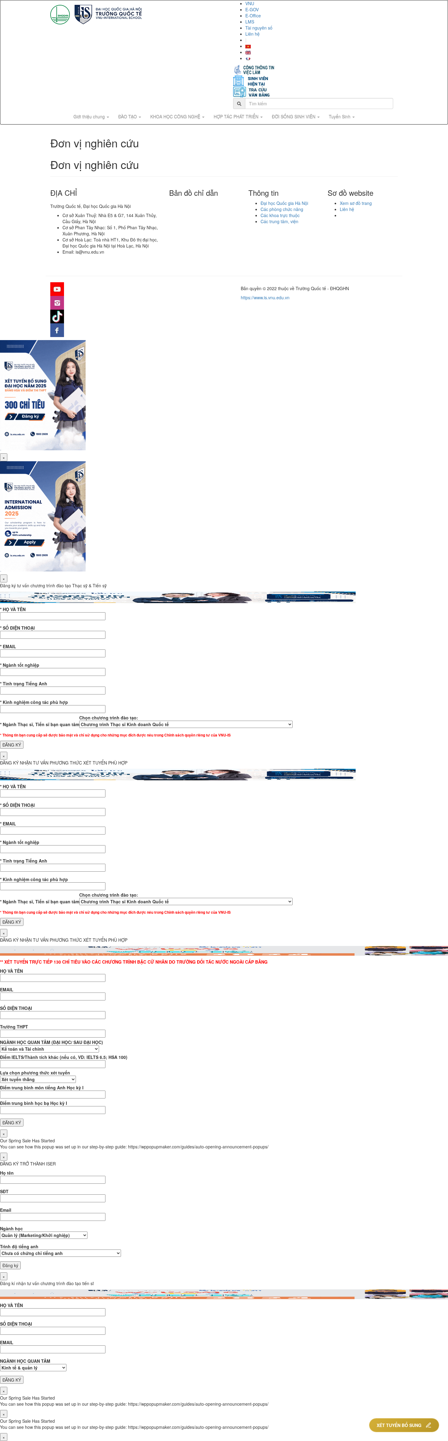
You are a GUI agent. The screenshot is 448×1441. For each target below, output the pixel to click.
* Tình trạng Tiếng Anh (23, 683)
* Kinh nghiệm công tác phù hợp (34, 702)
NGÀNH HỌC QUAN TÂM (25, 1361)
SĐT (4, 1191)
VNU (249, 3)
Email (5, 1210)
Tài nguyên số (258, 28)
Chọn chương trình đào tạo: (108, 718)
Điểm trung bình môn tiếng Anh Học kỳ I (42, 1087)
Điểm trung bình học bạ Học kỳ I (33, 1103)
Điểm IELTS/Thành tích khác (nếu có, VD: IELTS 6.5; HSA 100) (63, 1057)
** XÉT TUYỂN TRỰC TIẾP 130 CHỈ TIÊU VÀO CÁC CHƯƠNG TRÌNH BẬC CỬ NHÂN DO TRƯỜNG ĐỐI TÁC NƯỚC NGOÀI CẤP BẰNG (134, 962)
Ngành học (11, 1228)
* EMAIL (8, 646)
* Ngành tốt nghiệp (19, 665)
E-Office (253, 15)
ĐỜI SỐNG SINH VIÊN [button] (294, 117)
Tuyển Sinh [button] (340, 117)
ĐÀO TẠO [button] (128, 117)
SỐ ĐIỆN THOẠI (16, 1008)
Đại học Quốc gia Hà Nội (284, 203)
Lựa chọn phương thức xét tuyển (35, 1073)
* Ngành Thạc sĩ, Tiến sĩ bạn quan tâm (39, 724)
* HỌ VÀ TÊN (13, 609)
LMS (249, 22)
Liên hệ (252, 34)
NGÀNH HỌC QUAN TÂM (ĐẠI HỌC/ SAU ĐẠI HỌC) (51, 1042)
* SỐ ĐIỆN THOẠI (17, 628)
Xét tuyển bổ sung (399, 1425)
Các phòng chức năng (282, 209)
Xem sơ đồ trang (356, 203)
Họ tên (7, 1173)
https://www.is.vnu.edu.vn (265, 297)
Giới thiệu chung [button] (89, 117)
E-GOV (252, 9)
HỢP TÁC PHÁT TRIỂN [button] (237, 117)
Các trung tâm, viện (279, 221)
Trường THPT (14, 1027)
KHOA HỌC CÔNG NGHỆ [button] (175, 117)
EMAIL (6, 989)
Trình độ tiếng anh (19, 1246)
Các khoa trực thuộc (280, 215)
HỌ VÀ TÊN (11, 971)
